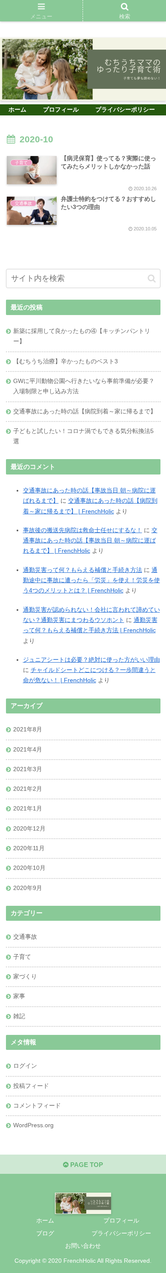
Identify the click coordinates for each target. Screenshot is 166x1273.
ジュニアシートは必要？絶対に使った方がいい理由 (91, 660)
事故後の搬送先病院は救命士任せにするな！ (82, 530)
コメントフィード (37, 1105)
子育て (22, 957)
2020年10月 (29, 868)
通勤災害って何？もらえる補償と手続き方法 (82, 570)
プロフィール (121, 1220)
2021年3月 (27, 769)
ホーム (45, 1220)
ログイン (25, 1066)
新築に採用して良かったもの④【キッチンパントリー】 (81, 336)
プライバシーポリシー (121, 1233)
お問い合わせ (83, 1245)
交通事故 (25, 937)
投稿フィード (31, 1086)
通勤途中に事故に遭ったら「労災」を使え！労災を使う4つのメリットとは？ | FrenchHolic (91, 580)
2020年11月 (29, 848)
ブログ (45, 1233)
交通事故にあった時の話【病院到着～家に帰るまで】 (84, 411)
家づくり (25, 976)
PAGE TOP (86, 1164)
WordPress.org (33, 1125)
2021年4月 (27, 749)
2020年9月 (27, 888)
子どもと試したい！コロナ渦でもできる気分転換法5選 (83, 436)
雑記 (19, 1016)
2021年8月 (27, 729)
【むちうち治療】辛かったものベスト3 (65, 361)
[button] (151, 278)
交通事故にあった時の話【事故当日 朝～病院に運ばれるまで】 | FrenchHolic (90, 540)
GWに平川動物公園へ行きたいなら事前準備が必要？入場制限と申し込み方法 (84, 386)
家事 (19, 996)
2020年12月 (29, 828)
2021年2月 (27, 789)
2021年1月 (27, 808)
